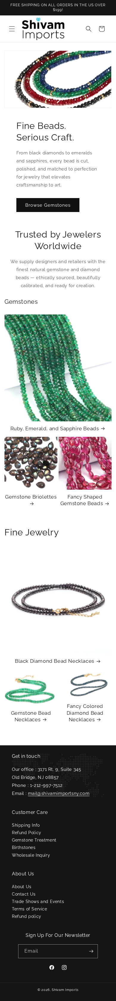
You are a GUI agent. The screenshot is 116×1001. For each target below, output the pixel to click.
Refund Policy (26, 832)
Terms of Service (29, 909)
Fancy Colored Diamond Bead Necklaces (85, 712)
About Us (22, 886)
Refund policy (26, 916)
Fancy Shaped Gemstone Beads (81, 500)
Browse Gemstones (47, 205)
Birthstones (24, 847)
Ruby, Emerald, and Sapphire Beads (54, 428)
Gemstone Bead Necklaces (31, 716)
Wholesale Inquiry (31, 855)
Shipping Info (26, 825)
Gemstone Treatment (34, 840)
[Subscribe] (91, 951)
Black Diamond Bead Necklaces (54, 661)
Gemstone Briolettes (31, 497)
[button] (11, 28)
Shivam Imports (65, 990)
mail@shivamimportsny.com (59, 793)
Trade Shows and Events (38, 901)
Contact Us (24, 894)
